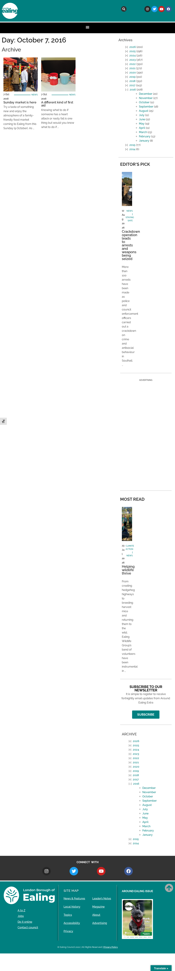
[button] (124, 9)
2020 (132, 72)
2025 (132, 51)
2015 (132, 145)
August (143, 110)
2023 (132, 59)
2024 (132, 55)
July (141, 115)
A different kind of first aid (57, 104)
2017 (132, 85)
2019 (132, 76)
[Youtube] (161, 9)
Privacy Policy (110, 947)
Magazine (98, 906)
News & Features (74, 898)
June (142, 119)
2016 (133, 89)
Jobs (21, 916)
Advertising (99, 923)
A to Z (21, 910)
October (144, 102)
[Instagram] (147, 9)
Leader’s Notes (101, 898)
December (145, 93)
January (144, 140)
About (96, 914)
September (146, 106)
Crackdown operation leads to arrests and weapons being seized (131, 245)
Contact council (28, 927)
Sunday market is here (19, 102)
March (143, 132)
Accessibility (72, 923)
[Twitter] (154, 9)
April (142, 127)
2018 (132, 81)
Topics (68, 914)
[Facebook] (168, 9)
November (146, 98)
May (141, 123)
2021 (132, 68)
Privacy (68, 931)
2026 (132, 47)
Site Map (71, 890)
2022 (132, 64)
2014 (132, 149)
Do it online (25, 921)
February (144, 136)
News (34, 95)
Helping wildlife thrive (128, 569)
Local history (72, 906)
